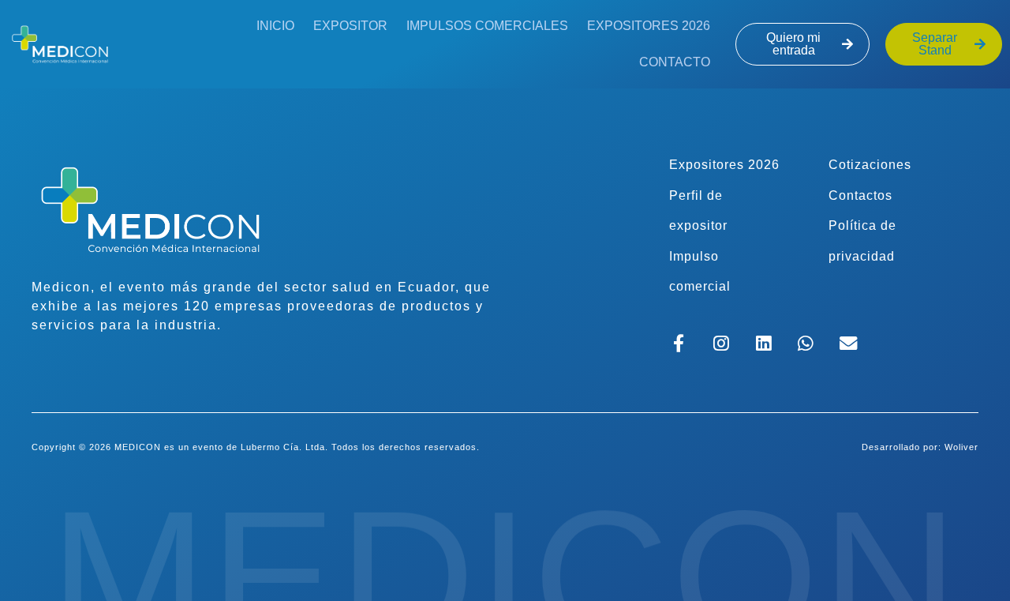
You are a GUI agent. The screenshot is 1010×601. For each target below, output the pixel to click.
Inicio (275, 25)
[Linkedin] (763, 343)
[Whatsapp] (806, 343)
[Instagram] (721, 343)
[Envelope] (848, 343)
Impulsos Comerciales (487, 25)
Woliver (961, 447)
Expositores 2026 (648, 25)
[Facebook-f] (679, 343)
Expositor (350, 25)
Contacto (674, 62)
